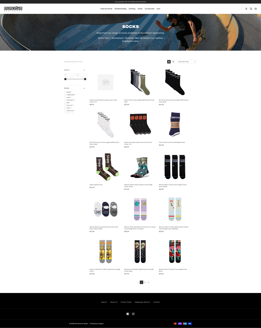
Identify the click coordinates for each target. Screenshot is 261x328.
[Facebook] (128, 314)
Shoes (140, 9)
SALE (158, 9)
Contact (156, 302)
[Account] (246, 9)
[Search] (251, 9)
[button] (169, 61)
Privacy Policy (126, 302)
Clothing (132, 9)
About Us (113, 302)
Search (104, 302)
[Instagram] (133, 314)
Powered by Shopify (97, 324)
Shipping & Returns (142, 302)
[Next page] (148, 282)
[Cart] (255, 9)
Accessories (149, 9)
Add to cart (105, 95)
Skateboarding (120, 9)
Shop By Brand (106, 9)
